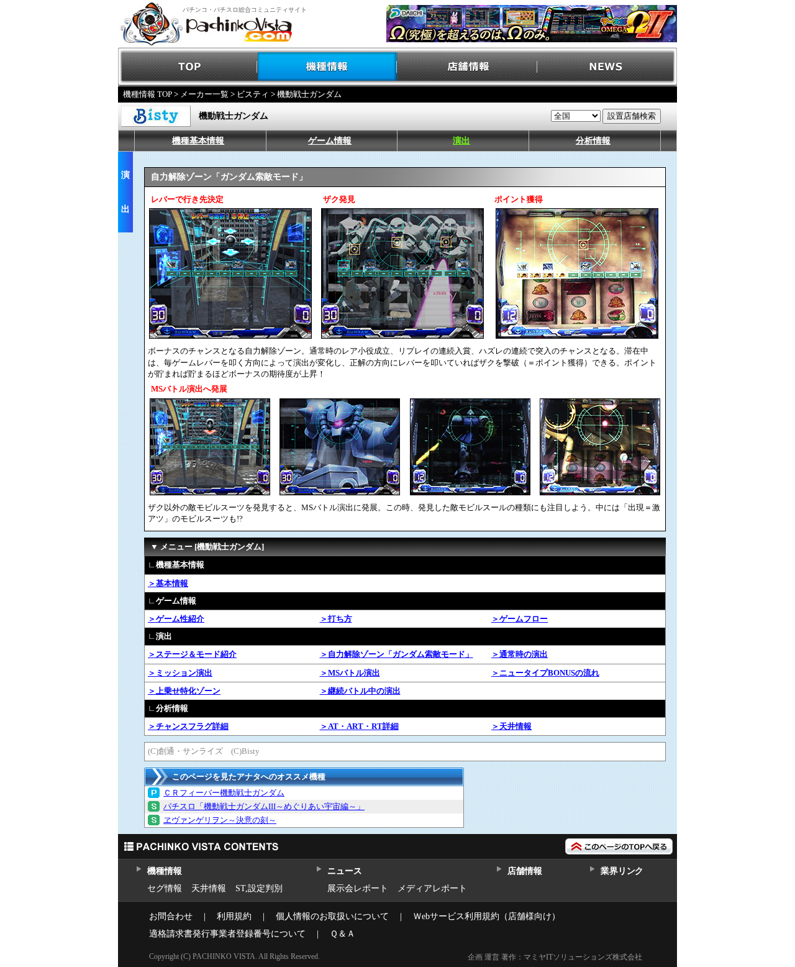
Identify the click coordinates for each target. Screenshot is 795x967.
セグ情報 (164, 888)
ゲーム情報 (330, 140)
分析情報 (593, 140)
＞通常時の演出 (519, 654)
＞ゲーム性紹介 (176, 618)
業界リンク (622, 871)
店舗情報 (467, 66)
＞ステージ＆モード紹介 (192, 654)
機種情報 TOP (147, 94)
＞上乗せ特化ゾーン (184, 690)
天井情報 (208, 888)
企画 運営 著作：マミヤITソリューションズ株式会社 (555, 957)
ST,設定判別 (259, 888)
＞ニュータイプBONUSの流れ (545, 672)
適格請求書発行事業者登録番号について (227, 933)
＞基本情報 (168, 583)
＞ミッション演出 (180, 672)
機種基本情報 (198, 140)
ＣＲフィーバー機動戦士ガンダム (223, 792)
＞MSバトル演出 (350, 672)
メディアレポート (432, 888)
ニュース (344, 871)
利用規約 (234, 916)
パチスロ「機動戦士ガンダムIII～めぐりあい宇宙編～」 (264, 806)
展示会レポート (357, 888)
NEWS (607, 66)
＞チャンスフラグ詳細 (188, 726)
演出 (461, 140)
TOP (188, 66)
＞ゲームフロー (519, 618)
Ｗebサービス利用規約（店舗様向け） (486, 916)
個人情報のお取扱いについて (332, 916)
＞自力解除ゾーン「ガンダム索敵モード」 (396, 654)
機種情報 (328, 66)
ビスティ (253, 94)
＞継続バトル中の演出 (360, 690)
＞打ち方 (336, 618)
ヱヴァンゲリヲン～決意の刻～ (219, 820)
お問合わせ (171, 916)
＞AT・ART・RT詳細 (359, 726)
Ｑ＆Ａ (342, 933)
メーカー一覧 (204, 94)
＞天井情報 (511, 726)
